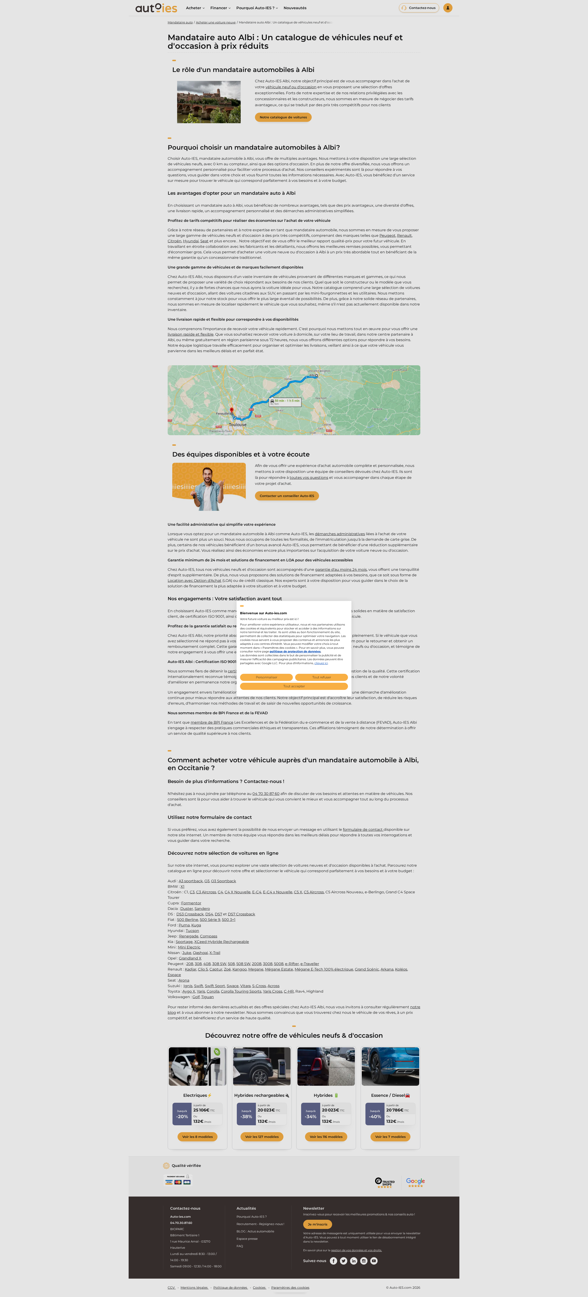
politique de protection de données (295, 651)
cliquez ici (321, 663)
